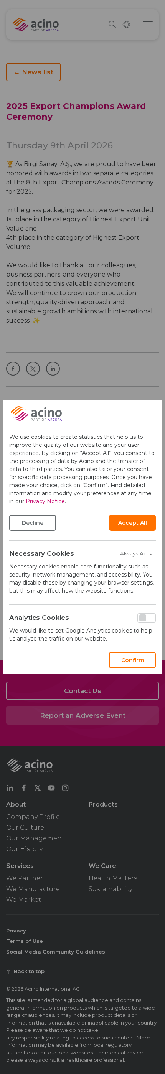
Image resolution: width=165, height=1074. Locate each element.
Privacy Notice (45, 501)
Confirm (132, 660)
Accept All (132, 522)
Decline (32, 522)
